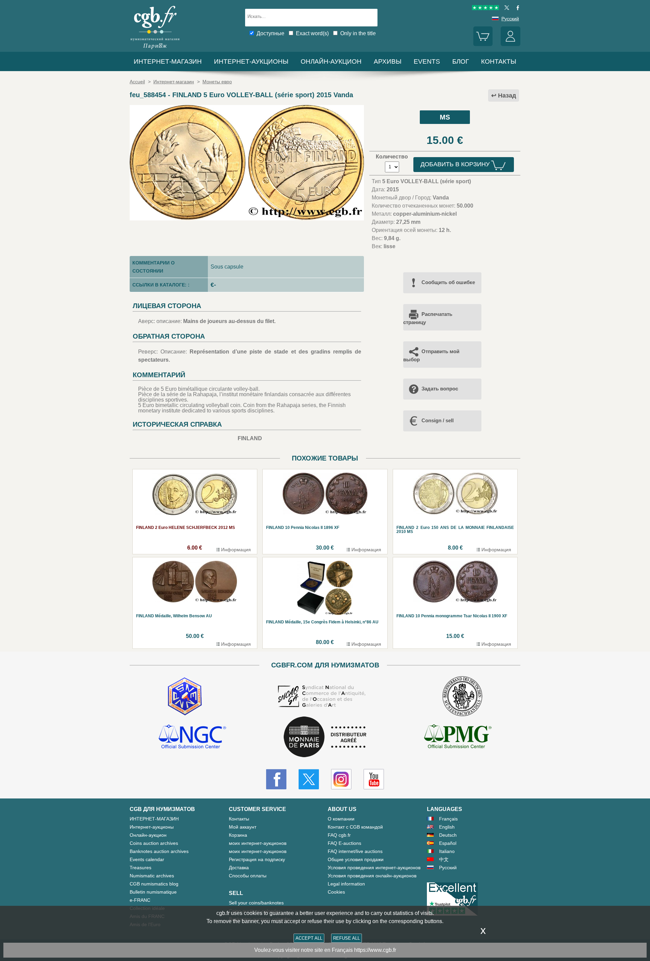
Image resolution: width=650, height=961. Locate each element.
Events (427, 61)
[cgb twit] (505, 8)
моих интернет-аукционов (257, 843)
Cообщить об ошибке (448, 282)
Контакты (239, 818)
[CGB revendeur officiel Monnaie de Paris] (325, 737)
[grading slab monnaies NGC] (192, 737)
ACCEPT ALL (309, 938)
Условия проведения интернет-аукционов (374, 867)
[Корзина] (483, 44)
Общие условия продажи (356, 859)
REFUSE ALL (346, 938)
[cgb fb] (516, 8)
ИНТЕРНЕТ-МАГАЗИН (168, 61)
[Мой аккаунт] (510, 44)
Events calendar (147, 859)
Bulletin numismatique (153, 892)
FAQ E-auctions (344, 843)
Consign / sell (437, 420)
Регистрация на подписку (257, 859)
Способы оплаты (247, 875)
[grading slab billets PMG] (458, 737)
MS (445, 117)
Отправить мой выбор (431, 355)
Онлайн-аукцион (331, 61)
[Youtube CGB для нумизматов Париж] (374, 779)
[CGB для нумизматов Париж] (155, 49)
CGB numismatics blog (154, 884)
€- (213, 284)
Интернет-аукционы (251, 61)
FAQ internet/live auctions (355, 851)
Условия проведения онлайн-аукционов (372, 875)
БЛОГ (460, 61)
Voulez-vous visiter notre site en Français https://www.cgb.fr (325, 950)
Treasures (140, 867)
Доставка (239, 867)
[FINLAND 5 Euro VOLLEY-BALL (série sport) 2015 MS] (247, 218)
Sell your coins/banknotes (256, 902)
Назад (507, 95)
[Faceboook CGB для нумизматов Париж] (276, 779)
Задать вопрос (439, 388)
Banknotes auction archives (159, 851)
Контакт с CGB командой (355, 827)
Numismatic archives (152, 875)
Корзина (238, 835)
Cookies (336, 892)
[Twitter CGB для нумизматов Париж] (309, 779)
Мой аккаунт (242, 827)
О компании (341, 818)
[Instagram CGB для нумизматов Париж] (341, 779)
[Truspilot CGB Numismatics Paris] (485, 8)
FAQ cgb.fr (339, 835)
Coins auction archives (154, 843)
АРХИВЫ (388, 61)
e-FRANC (140, 900)
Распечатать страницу (427, 318)
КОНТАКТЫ (498, 61)
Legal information (346, 884)
